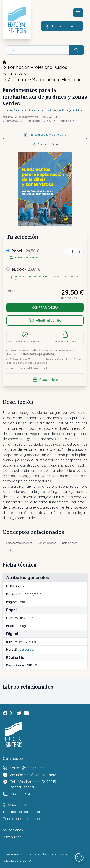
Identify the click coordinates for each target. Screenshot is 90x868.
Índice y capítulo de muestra (48, 134)
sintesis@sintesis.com (27, 768)
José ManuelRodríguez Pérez (64, 110)
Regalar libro (48, 380)
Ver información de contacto (33, 775)
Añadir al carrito (48, 320)
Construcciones (47, 542)
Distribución (12, 837)
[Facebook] (5, 713)
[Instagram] (12, 713)
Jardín (8, 550)
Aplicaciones (13, 830)
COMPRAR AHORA (45, 308)
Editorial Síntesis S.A (24, 854)
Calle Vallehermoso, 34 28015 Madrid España (33, 784)
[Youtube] (26, 713)
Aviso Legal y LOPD (17, 861)
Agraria (15, 79)
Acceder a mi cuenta (65, 26)
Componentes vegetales (18, 542)
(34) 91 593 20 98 (23, 794)
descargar (27, 649)
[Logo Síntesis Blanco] (14, 734)
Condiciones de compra (22, 818)
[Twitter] (19, 713)
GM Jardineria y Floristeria (55, 79)
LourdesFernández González (21, 110)
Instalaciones (69, 542)
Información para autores (23, 811)
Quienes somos (15, 804)
